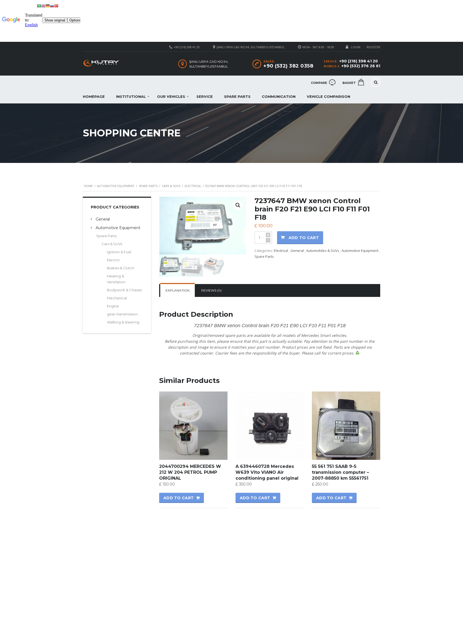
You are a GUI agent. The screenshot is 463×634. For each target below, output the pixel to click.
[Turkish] (56, 5)
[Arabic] (39, 5)
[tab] (177, 290)
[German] (48, 5)
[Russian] (52, 5)
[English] (43, 5)
